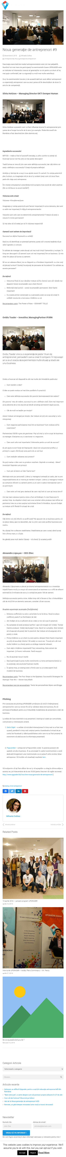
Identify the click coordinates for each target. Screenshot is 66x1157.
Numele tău (7, 1122)
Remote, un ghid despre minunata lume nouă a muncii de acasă (28, 1105)
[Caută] (61, 4)
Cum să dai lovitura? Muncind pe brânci (19, 1098)
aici (44, 757)
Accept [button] (22, 1153)
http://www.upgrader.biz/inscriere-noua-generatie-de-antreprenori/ (28, 775)
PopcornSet (11, 748)
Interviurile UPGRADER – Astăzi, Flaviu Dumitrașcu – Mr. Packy (26, 970)
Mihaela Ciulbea (26, 55)
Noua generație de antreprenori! (25, 59)
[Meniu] (54, 4)
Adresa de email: (39, 1122)
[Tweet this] (12, 791)
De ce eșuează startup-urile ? (13, 1040)
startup (7, 786)
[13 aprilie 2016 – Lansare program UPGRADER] (33, 868)
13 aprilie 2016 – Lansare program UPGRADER (20, 901)
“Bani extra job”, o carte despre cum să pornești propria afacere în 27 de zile (33, 1095)
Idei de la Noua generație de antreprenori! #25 (21, 1101)
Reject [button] (33, 1153)
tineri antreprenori (16, 786)
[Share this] (6, 791)
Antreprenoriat (9, 59)
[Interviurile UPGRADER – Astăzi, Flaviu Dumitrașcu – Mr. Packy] (33, 937)
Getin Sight (11, 727)
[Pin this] (25, 791)
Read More (43, 1152)
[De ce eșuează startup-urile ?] (33, 1007)
